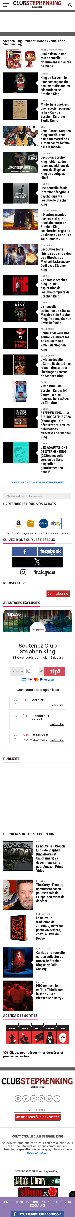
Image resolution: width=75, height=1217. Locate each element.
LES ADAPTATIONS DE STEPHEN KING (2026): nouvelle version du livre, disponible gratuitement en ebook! (54, 460)
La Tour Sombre (51, 210)
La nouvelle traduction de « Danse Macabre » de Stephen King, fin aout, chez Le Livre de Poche (56, 315)
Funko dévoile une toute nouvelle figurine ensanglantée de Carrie (56, 60)
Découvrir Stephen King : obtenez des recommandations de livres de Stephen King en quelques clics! (55, 167)
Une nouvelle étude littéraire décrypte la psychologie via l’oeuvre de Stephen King (55, 196)
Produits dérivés (52, 50)
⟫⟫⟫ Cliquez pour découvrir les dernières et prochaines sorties (33, 1054)
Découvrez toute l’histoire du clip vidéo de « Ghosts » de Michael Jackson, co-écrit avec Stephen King (56, 259)
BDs (43, 126)
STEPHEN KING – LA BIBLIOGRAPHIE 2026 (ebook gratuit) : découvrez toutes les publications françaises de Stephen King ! (56, 425)
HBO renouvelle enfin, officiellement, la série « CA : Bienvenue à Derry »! (50, 992)
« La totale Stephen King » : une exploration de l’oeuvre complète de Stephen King (55, 288)
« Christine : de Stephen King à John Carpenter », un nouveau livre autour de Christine (55, 394)
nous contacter (37, 1152)
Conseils (46, 153)
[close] (72, 1194)
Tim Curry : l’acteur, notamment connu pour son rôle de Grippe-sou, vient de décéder (50, 893)
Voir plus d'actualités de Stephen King (37, 482)
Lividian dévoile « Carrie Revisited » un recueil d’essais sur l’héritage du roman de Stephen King (56, 368)
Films (44, 382)
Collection (48, 329)
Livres (45, 73)
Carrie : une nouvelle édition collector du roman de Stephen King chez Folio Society (50, 960)
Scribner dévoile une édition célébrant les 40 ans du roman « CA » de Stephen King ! (55, 341)
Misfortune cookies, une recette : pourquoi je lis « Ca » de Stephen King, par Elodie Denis (56, 112)
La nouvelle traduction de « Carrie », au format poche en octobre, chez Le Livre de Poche (50, 928)
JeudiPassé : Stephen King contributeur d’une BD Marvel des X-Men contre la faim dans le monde (56, 139)
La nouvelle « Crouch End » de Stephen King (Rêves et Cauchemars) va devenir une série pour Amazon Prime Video (50, 858)
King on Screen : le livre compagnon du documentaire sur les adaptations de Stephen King (55, 86)
